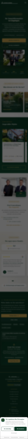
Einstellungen (14, 433)
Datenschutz (6, 437)
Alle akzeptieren (20, 428)
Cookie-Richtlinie (14, 437)
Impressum (21, 437)
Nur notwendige (7, 428)
